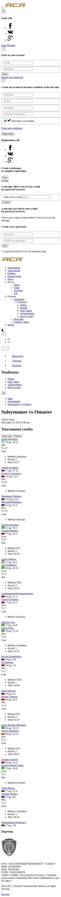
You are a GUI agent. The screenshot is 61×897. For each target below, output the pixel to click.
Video (17, 287)
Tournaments (14, 401)
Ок (4, 393)
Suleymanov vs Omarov (19, 404)
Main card (7, 436)
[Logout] (2, 8)
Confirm (6, 202)
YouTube (18, 290)
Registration (8, 134)
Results (23, 307)
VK (16, 293)
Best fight (18, 319)
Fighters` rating (21, 322)
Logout (4, 180)
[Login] (2, 330)
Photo (17, 285)
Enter (4, 45)
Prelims (18, 436)
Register (11, 45)
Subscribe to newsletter (22, 121)
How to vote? (26, 316)
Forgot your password (12, 77)
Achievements (27, 313)
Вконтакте (17, 356)
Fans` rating (26, 310)
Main (10, 398)
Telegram (16, 360)
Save (5, 177)
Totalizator (19, 299)
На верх (5, 894)
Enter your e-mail (12, 197)
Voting (23, 305)
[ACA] (15, 8)
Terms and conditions (11, 128)
